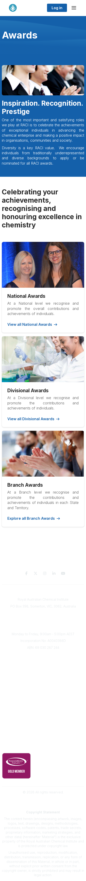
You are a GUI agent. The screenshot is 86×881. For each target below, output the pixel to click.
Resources (43, 705)
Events (43, 676)
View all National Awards (29, 324)
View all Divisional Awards (30, 419)
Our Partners (43, 711)
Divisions (43, 669)
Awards (43, 683)
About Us (43, 656)
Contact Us (43, 732)
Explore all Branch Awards (31, 518)
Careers (43, 690)
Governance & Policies (43, 740)
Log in (57, 8)
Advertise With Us (43, 718)
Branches (43, 662)
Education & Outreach (43, 698)
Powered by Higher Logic (43, 800)
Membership (43, 725)
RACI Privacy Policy (43, 746)
